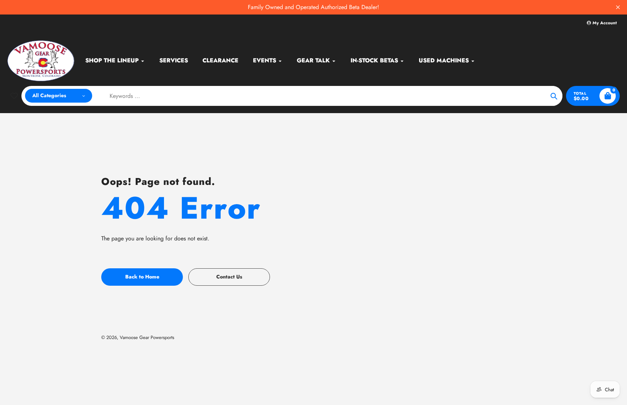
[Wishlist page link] (14, 95)
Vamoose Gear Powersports (147, 337)
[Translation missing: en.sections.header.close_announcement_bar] (618, 7)
